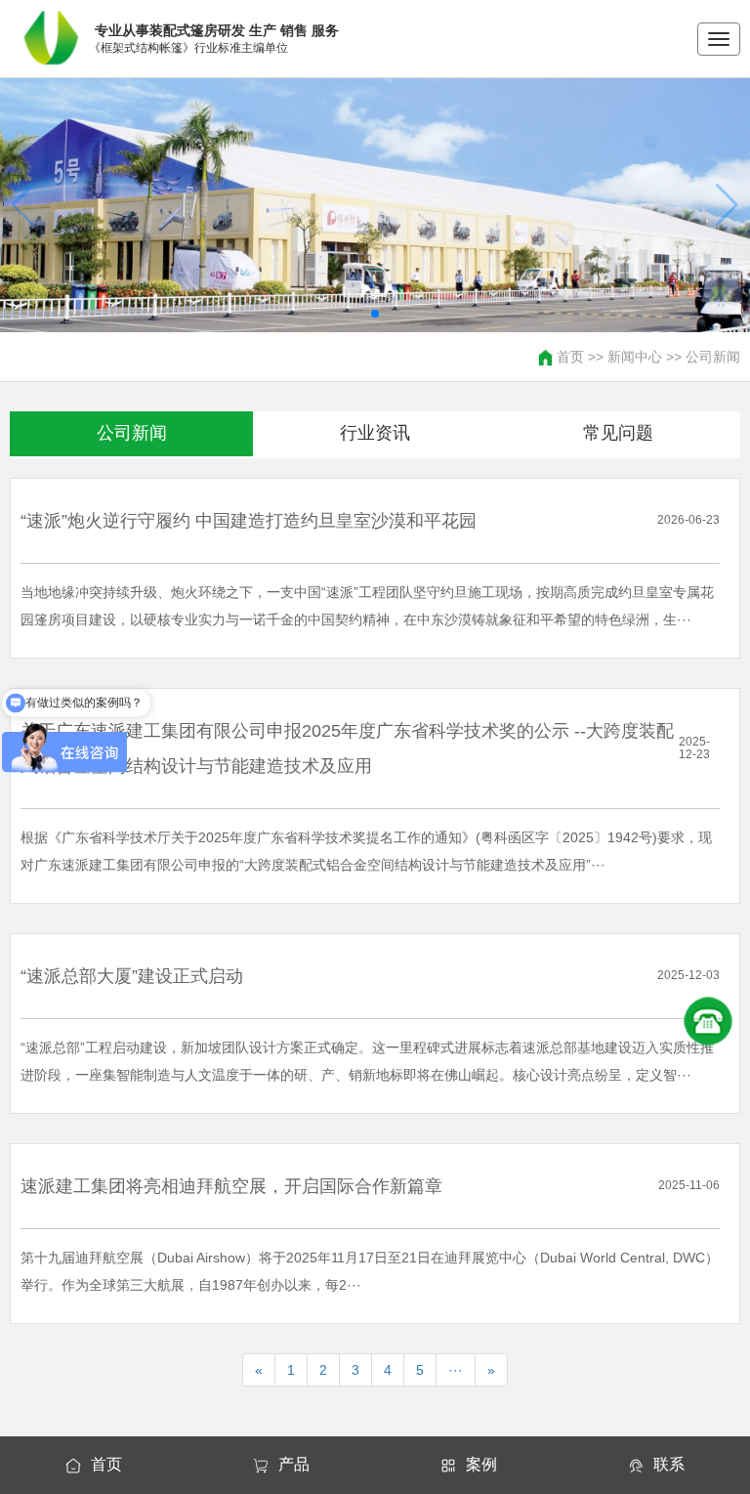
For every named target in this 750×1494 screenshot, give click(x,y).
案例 (481, 1464)
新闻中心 (634, 356)
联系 (669, 1464)
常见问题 (618, 433)
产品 (294, 1464)
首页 (570, 356)
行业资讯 (375, 433)
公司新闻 (713, 356)
